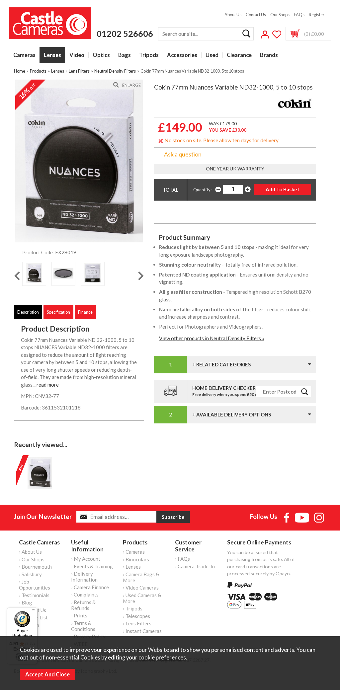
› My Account (85, 559)
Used (212, 55)
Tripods (149, 55)
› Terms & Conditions (83, 626)
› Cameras (134, 552)
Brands (269, 55)
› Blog (25, 602)
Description (28, 312)
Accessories (182, 55)
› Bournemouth (35, 567)
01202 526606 (125, 33)
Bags (124, 55)
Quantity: (202, 189)
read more (48, 385)
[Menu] (34, 611)
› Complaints (85, 594)
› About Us (30, 552)
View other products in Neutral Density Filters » (211, 338)
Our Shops (280, 14)
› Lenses (132, 567)
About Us (232, 14)
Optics (101, 55)
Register (316, 14)
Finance (85, 312)
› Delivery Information (84, 577)
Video (76, 55)
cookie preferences (162, 657)
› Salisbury (30, 574)
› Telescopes (136, 616)
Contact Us (256, 14)
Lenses (52, 55)
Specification (58, 312)
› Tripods (132, 608)
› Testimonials (34, 595)
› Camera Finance (90, 587)
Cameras (24, 55)
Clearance (239, 55)
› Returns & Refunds (83, 605)
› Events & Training (92, 566)
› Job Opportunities (34, 585)
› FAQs (182, 559)
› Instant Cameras (142, 631)
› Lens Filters (137, 623)
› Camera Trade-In (195, 566)
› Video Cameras (141, 588)
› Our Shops (31, 559)
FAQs (299, 14)
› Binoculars (136, 559)
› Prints (79, 615)
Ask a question (183, 154)
